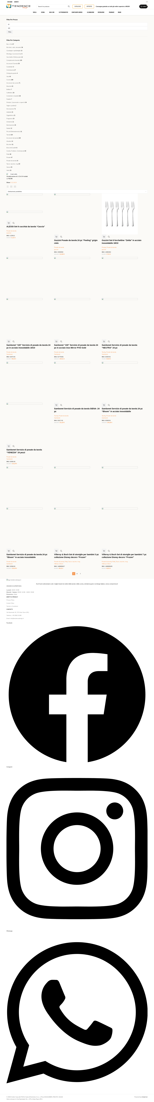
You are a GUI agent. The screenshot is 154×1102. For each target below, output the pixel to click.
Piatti (7, 154)
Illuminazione (10, 125)
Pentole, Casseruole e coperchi (15, 102)
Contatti (9, 609)
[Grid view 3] (11, 186)
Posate (8, 157)
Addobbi (8, 112)
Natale (8, 128)
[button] (8, 223)
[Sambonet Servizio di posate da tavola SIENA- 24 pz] (72, 382)
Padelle (8, 99)
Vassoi (8, 167)
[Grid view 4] (15, 186)
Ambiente (9, 122)
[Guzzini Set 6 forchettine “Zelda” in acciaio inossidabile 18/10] (120, 214)
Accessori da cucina (12, 83)
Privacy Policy (10, 600)
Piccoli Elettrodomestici (13, 131)
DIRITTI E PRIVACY (12, 597)
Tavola (8, 135)
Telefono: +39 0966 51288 (13, 615)
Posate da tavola (11, 160)
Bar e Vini (9, 44)
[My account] (147, 2)
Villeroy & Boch (58, 563)
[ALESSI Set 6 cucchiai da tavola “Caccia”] (24, 202)
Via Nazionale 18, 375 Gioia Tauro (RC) (17, 612)
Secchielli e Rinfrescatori (13, 57)
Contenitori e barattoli (12, 96)
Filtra (9, 32)
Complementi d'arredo (12, 60)
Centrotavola (10, 70)
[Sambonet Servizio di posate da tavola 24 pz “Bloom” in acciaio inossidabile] (120, 382)
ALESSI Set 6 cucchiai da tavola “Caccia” (25, 226)
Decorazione (10, 109)
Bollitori (8, 89)
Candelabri (9, 67)
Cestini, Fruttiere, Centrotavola (15, 151)
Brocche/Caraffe (11, 147)
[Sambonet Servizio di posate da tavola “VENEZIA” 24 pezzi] (24, 382)
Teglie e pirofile (10, 105)
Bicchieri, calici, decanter (13, 47)
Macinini (8, 86)
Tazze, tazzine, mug (12, 164)
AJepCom (145, 1097)
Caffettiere (9, 92)
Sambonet (9, 354)
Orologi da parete (11, 73)
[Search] (69, 6)
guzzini (56, 249)
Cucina (8, 79)
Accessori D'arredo (12, 63)
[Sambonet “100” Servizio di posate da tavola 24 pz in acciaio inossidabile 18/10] (24, 277)
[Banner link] (77, 174)
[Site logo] (18, 6)
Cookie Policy (10, 603)
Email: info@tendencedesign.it (15, 618)
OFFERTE (89, 6)
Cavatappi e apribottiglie (13, 50)
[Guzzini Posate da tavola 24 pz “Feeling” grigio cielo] (72, 214)
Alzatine (8, 141)
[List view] (7, 186)
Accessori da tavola (12, 138)
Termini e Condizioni (12, 606)
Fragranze (9, 118)
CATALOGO (77, 6)
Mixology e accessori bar (13, 54)
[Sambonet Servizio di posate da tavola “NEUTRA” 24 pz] (120, 277)
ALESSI (8, 233)
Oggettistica (9, 115)
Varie (7, 170)
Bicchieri (9, 144)
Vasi (7, 76)
